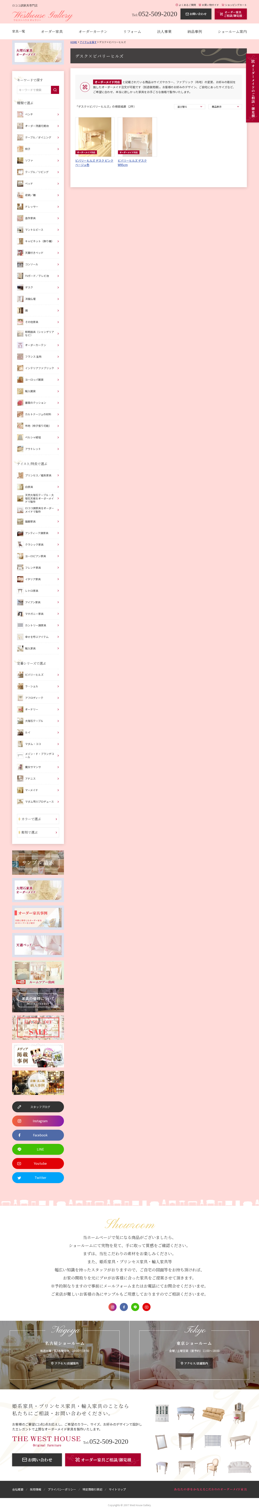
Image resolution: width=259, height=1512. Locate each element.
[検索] (55, 90)
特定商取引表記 (92, 1489)
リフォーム (132, 31)
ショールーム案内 (232, 31)
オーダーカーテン (93, 31)
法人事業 (164, 31)
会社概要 (17, 1489)
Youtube (146, 1307)
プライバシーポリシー (62, 1489)
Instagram (112, 1307)
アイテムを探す (88, 42)
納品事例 (194, 31)
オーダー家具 (52, 31)
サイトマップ (117, 1489)
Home (73, 42)
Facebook (124, 1307)
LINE (135, 1307)
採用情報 (35, 1489)
